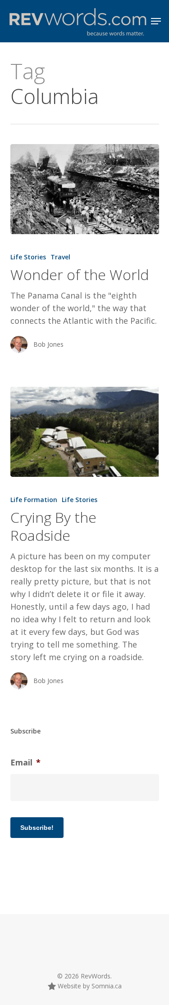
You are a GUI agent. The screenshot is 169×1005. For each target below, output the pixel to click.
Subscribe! (37, 827)
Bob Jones (48, 344)
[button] (156, 21)
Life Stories (28, 257)
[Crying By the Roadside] (84, 432)
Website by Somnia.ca (89, 986)
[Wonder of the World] (84, 189)
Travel (60, 257)
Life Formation (33, 499)
